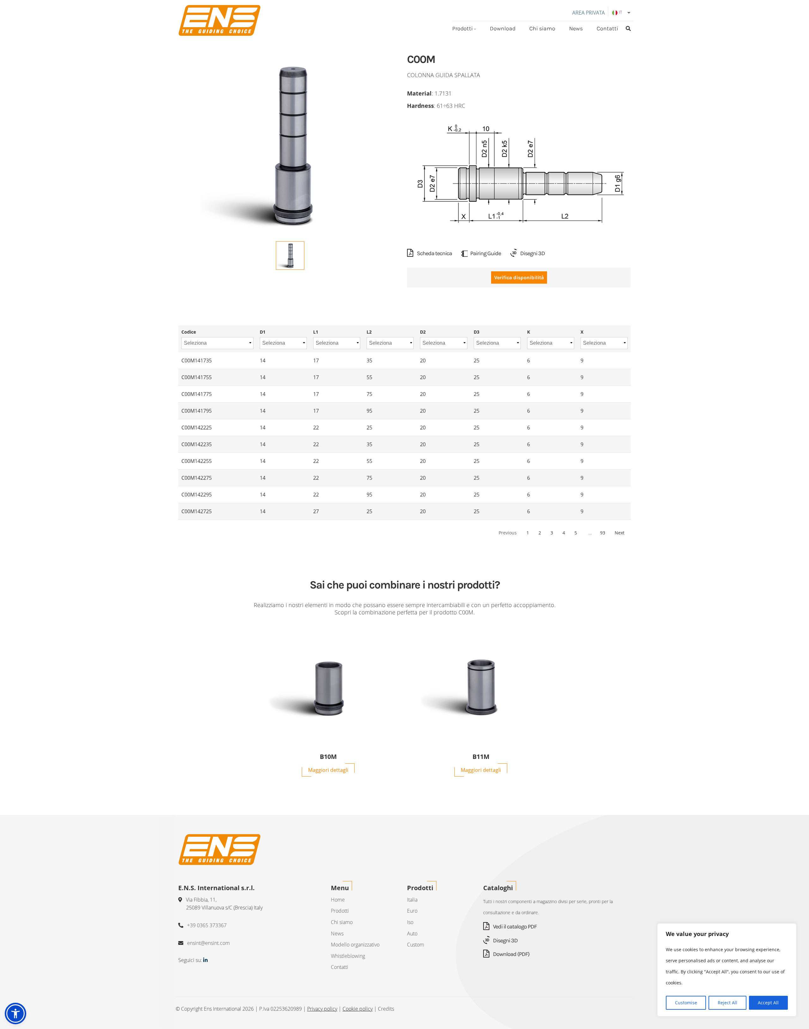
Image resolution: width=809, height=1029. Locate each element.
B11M (481, 756)
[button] (15, 1013)
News (576, 28)
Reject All (727, 1003)
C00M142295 (196, 494)
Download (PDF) (510, 954)
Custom (415, 944)
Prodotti (462, 28)
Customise (686, 1003)
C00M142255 (196, 461)
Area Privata (588, 12)
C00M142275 (196, 477)
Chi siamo (542, 28)
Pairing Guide (485, 253)
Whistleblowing (348, 955)
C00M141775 (196, 394)
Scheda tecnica (434, 253)
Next (619, 533)
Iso (410, 922)
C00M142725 (196, 511)
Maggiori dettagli (328, 770)
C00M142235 (196, 444)
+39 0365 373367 (207, 925)
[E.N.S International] (219, 20)
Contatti (607, 28)
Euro (412, 910)
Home (338, 899)
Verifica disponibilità (519, 277)
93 (602, 533)
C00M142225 (196, 427)
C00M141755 (196, 377)
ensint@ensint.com (208, 943)
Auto (412, 933)
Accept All (768, 1003)
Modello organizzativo (355, 944)
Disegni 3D (532, 253)
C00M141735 (196, 360)
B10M (328, 756)
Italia (412, 899)
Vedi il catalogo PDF (514, 926)
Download (502, 28)
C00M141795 (196, 410)
